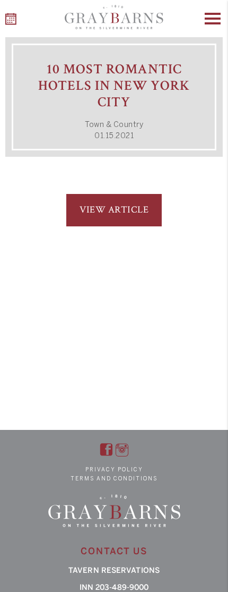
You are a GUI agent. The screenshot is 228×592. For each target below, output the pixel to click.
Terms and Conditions (114, 478)
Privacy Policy (114, 469)
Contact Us (114, 551)
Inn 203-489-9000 (114, 587)
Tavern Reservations (114, 570)
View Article (114, 210)
